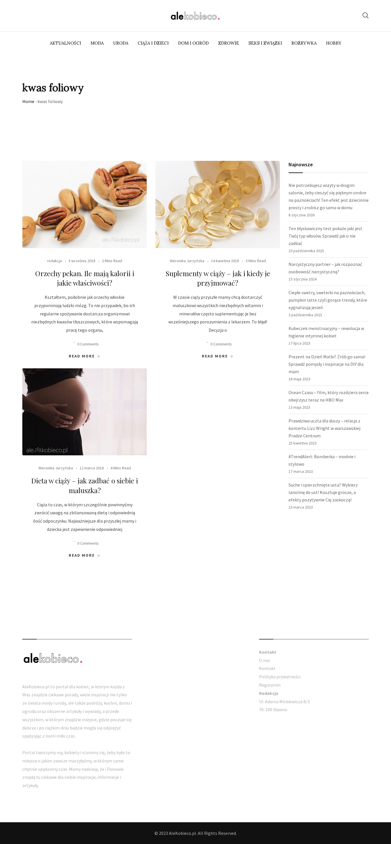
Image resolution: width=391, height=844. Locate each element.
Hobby (333, 43)
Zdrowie (228, 43)
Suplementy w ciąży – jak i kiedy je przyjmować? (217, 278)
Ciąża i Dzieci (153, 43)
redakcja (54, 260)
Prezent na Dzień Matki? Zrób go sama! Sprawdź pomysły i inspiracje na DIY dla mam (327, 364)
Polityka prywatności (280, 676)
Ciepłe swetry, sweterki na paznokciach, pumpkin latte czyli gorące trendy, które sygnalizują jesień (328, 300)
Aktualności (65, 43)
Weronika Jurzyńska (187, 260)
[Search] (365, 15)
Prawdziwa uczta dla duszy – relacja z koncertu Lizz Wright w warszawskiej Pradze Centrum (324, 428)
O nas (264, 660)
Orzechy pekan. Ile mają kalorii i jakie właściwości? (84, 278)
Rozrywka (304, 43)
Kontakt (267, 668)
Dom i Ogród (193, 43)
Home (28, 101)
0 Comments (88, 344)
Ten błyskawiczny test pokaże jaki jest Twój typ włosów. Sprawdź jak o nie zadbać (325, 236)
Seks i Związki (265, 43)
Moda (97, 43)
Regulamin (270, 685)
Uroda (120, 43)
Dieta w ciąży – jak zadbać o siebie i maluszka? (84, 485)
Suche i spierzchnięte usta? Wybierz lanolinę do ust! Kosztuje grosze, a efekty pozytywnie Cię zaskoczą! (323, 492)
